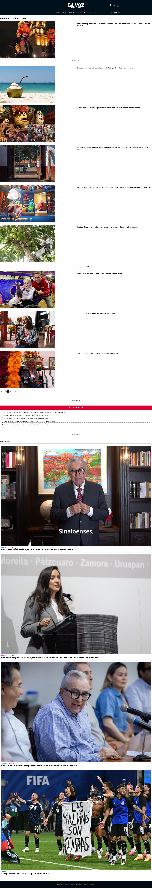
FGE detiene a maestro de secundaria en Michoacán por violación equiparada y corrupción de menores (35, 412)
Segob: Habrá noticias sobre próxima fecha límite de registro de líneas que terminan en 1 (31, 421)
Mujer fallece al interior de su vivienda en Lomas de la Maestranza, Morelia (26, 418)
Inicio (57, 12)
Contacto (92, 884)
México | (4, 547)
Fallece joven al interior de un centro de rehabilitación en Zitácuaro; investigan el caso (30, 424)
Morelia (71, 12)
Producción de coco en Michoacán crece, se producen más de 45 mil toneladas (107, 227)
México (86, 12)
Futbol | (4, 872)
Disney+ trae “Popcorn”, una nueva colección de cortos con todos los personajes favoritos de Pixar (114, 187)
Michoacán (64, 12)
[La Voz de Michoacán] (76, 5)
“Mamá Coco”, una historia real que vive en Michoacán (97, 353)
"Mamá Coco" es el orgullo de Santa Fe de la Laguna (96, 313)
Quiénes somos (69, 884)
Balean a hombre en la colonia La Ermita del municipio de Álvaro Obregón (26, 415)
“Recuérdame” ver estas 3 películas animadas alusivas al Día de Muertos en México (108, 108)
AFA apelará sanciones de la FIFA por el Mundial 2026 (25, 874)
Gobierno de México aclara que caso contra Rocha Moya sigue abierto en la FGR (37, 549)
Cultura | (4, 655)
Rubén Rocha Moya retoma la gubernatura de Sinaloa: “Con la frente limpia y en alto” (39, 766)
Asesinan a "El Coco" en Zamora (89, 267)
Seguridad (79, 12)
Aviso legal (60, 884)
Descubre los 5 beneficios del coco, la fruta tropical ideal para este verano (105, 68)
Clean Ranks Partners (82, 884)
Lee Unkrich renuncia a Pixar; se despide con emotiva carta (99, 274)
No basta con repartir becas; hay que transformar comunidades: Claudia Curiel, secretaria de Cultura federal (50, 657)
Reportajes (92, 12)
